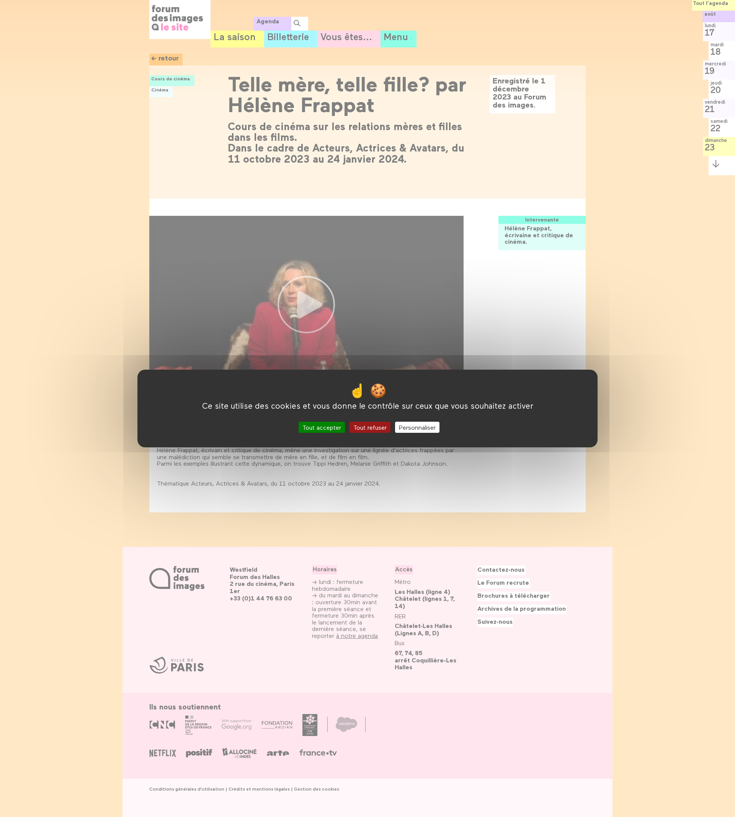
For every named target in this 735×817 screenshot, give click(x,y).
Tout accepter (321, 427)
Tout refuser (370, 427)
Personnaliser (417, 427)
